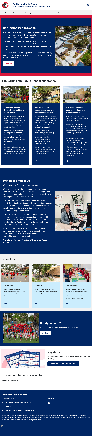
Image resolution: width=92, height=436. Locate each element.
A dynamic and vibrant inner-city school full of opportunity (14, 110)
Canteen (38, 286)
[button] (5, 12)
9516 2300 (10, 406)
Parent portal (71, 286)
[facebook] (48, 404)
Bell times (8, 286)
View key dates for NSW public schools (63, 363)
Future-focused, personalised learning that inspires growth (44, 110)
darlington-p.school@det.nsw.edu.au (18, 402)
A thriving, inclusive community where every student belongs (76, 110)
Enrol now (8, 63)
